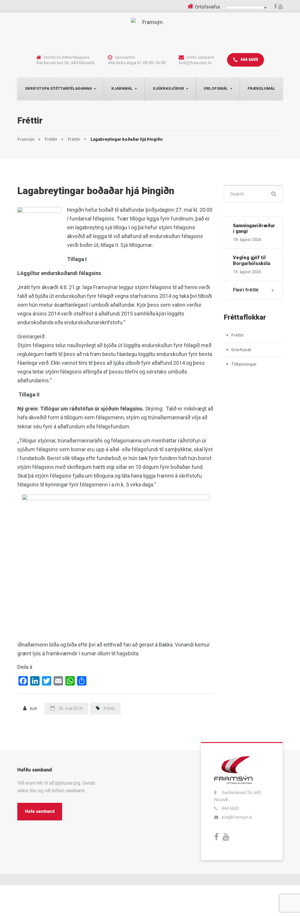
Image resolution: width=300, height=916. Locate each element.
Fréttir (109, 708)
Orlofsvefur (207, 7)
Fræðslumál (261, 88)
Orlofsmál (216, 88)
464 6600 (249, 59)
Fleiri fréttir (246, 290)
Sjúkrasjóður (168, 88)
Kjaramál (122, 88)
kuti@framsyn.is (237, 817)
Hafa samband (39, 811)
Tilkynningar (244, 364)
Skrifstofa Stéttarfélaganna (58, 88)
